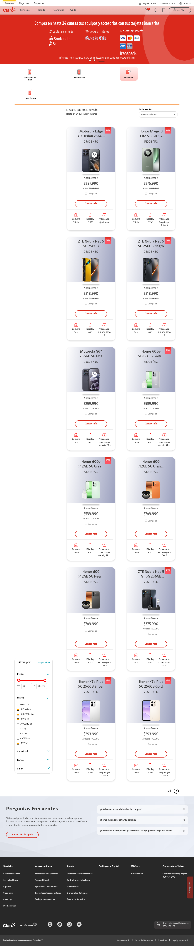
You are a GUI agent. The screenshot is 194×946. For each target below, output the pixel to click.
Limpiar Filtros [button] (44, 663)
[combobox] (158, 115)
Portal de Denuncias (143, 940)
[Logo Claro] (9, 9)
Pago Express (149, 3)
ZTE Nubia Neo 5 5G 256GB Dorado (91, 244)
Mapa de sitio (123, 940)
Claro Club (59, 10)
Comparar (92, 194)
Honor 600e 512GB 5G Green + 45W (91, 464)
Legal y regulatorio (180, 940)
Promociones (9, 906)
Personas (9, 3)
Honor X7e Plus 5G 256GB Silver (91, 684)
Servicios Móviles (11, 874)
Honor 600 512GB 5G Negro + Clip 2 (91, 574)
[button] (146, 10)
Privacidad (162, 940)
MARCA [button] (20, 698)
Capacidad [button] (22, 751)
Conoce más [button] (91, 203)
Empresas (39, 3)
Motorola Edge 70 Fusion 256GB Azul (91, 134)
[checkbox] (33, 705)
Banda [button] (20, 760)
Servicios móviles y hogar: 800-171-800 (174, 875)
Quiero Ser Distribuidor (46, 887)
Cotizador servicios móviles (79, 874)
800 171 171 (169, 926)
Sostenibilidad (42, 880)
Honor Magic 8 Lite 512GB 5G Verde (151, 134)
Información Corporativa (46, 874)
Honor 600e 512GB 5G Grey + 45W (151, 354)
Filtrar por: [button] (24, 662)
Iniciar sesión (137, 874)
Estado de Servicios (76, 899)
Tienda (41, 10)
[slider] (18, 680)
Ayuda (73, 10)
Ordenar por (145, 109)
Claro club (8, 893)
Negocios (24, 3)
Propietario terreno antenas (48, 893)
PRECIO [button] (20, 674)
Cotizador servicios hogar (79, 880)
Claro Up (7, 899)
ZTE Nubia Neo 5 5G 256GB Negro (151, 244)
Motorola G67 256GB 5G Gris (91, 354)
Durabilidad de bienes (77, 893)
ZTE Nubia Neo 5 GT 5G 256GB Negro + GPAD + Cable (151, 574)
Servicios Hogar (10, 880)
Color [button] (20, 769)
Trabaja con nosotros (45, 899)
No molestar (73, 887)
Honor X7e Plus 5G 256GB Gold (151, 684)
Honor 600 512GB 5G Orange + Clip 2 (151, 464)
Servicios (25, 10)
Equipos (7, 887)
